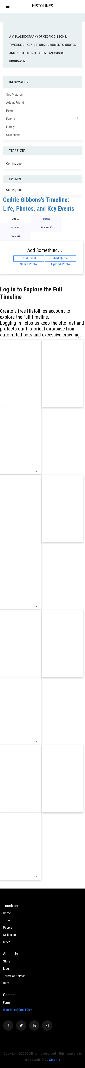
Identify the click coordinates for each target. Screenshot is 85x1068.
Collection (9, 934)
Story (6, 961)
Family (10, 126)
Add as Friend (15, 102)
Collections (13, 135)
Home (7, 913)
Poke (9, 110)
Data (6, 983)
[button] (81, 6)
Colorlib (54, 1060)
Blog (6, 968)
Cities (6, 942)
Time (6, 920)
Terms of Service (14, 976)
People (7, 927)
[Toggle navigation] (7, 6)
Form (6, 1002)
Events (10, 118)
